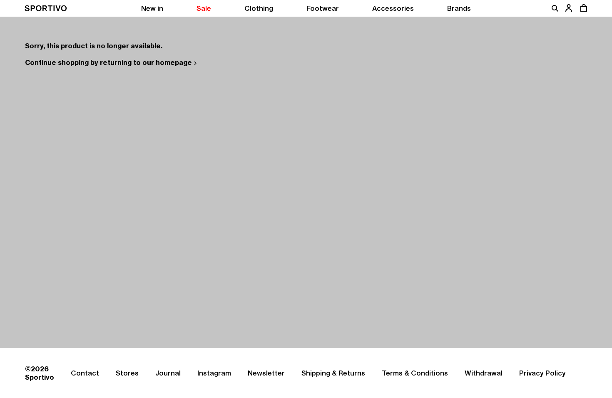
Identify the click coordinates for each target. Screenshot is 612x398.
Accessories (393, 8)
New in (152, 8)
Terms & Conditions (415, 373)
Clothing (258, 8)
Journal (168, 373)
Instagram (214, 373)
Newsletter (266, 373)
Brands (459, 8)
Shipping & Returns (333, 373)
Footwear (322, 8)
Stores (127, 373)
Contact (85, 373)
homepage (174, 62)
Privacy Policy (542, 373)
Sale (204, 8)
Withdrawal (484, 373)
